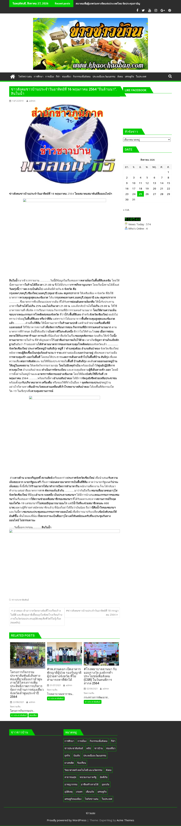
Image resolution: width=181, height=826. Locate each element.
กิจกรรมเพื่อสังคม (98, 741)
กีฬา (113, 741)
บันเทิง (77, 755)
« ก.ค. (126, 209)
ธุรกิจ (67, 755)
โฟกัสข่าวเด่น (91, 798)
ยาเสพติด (69, 762)
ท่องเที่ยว (33, 715)
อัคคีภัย (103, 777)
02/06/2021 (92, 688)
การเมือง (82, 741)
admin (32, 100)
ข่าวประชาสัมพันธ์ (20, 599)
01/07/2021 (55, 685)
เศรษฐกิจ (102, 791)
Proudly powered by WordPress (66, 820)
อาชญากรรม (71, 784)
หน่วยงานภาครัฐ (88, 777)
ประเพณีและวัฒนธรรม (94, 755)
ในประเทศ (107, 798)
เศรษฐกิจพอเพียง (73, 798)
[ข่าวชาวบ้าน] (12, 76)
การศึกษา (69, 741)
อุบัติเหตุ (68, 791)
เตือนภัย (90, 791)
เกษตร (79, 791)
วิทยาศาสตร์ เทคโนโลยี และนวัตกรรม (83, 770)
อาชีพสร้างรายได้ (89, 784)
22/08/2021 (18, 702)
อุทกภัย (105, 784)
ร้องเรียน (81, 762)
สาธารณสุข (70, 777)
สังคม (109, 770)
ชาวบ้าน (98, 748)
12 (147, 183)
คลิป (88, 748)
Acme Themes (125, 820)
